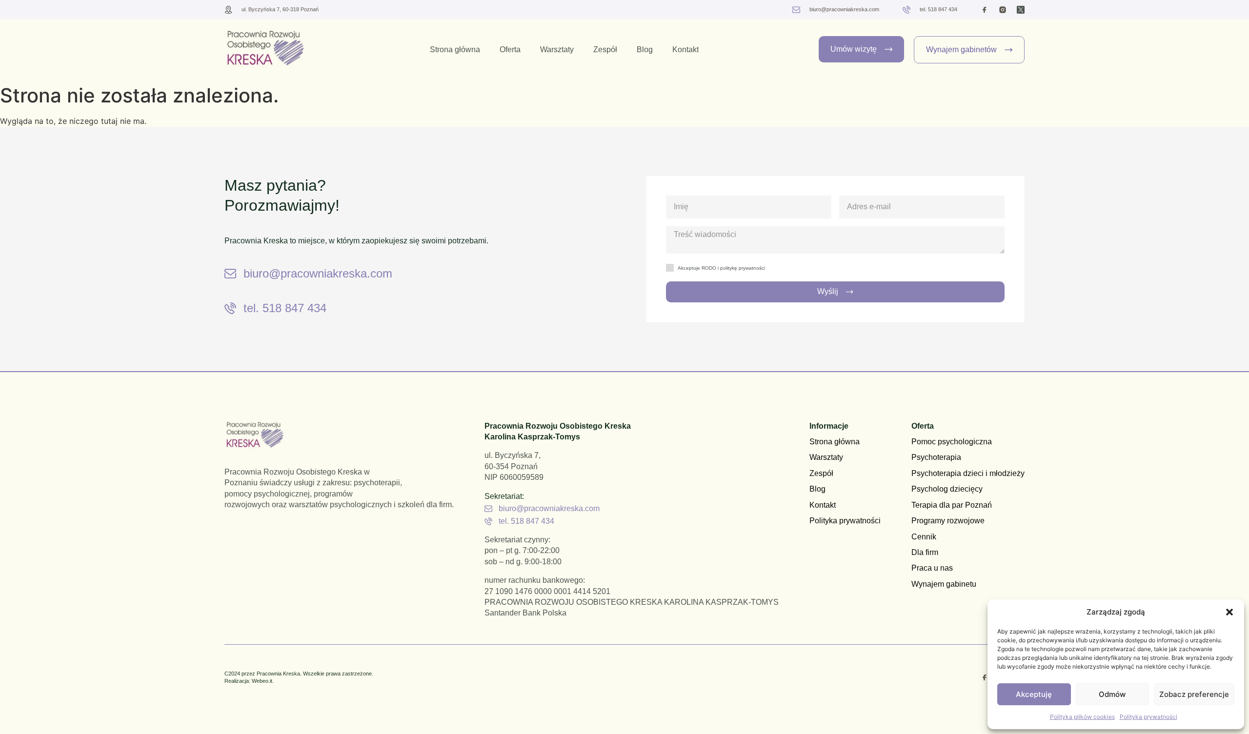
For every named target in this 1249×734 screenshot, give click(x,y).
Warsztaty (557, 49)
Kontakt (685, 49)
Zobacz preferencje (1194, 694)
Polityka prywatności (1148, 716)
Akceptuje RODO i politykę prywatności (721, 268)
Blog (645, 49)
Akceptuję (1034, 694)
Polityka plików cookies (1082, 716)
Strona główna (455, 49)
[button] (1229, 612)
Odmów (1112, 694)
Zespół (605, 49)
